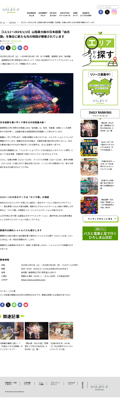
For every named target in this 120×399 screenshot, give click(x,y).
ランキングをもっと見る (100, 218)
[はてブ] (20, 48)
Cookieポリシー (71, 383)
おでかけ (12, 22)
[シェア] (2, 48)
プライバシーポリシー (56, 383)
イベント (3, 43)
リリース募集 (41, 383)
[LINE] (14, 48)
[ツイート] (8, 48)
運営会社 (82, 385)
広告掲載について (27, 383)
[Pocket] (25, 48)
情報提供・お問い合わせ (11, 383)
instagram (114, 12)
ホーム (2, 22)
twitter (107, 12)
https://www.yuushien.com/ (33, 279)
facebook (101, 12)
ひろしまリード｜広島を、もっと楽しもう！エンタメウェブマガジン (11, 9)
